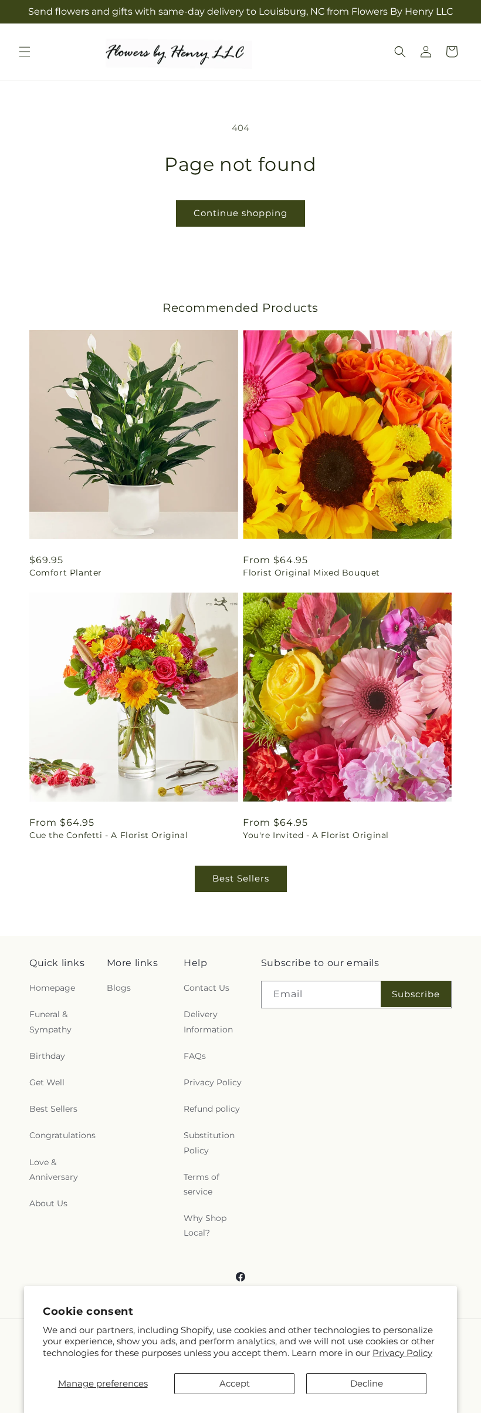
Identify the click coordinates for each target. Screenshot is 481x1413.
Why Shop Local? (205, 1225)
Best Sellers (240, 878)
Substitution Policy (209, 1142)
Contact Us (206, 988)
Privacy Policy (402, 1352)
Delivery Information (208, 1021)
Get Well (47, 1082)
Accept (234, 1383)
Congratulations (62, 1135)
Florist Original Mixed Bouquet (311, 572)
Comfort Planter (65, 572)
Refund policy (212, 1109)
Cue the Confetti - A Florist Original (108, 835)
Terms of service (201, 1184)
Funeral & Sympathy (50, 1021)
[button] (25, 52)
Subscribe (416, 994)
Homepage (52, 988)
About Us (48, 1203)
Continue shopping (240, 212)
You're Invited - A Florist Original (316, 835)
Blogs (119, 988)
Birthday (47, 1056)
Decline (366, 1383)
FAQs (195, 1056)
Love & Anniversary (53, 1169)
